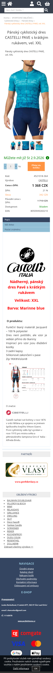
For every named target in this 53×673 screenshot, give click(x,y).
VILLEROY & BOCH (16, 503)
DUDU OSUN (13, 537)
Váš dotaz (9, 224)
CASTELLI (43, 180)
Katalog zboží (26, 572)
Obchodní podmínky (26, 578)
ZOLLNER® (12, 543)
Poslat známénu (12, 229)
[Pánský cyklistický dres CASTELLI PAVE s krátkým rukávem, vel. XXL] (26, 100)
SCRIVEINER (13, 528)
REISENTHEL (13, 540)
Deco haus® (13, 522)
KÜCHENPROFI (14, 534)
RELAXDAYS (13, 509)
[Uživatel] (33, 4)
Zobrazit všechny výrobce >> (18, 546)
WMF (9, 506)
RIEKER (10, 531)
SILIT (9, 519)
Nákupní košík (26, 575)
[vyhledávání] (41, 4)
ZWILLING (12, 515)
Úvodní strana (26, 568)
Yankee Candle (14, 525)
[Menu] (3, 4)
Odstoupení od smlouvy (26, 585)
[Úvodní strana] (11, 4)
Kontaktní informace (26, 582)
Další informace (21, 668)
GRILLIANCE (13, 512)
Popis (7, 219)
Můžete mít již (24, 157)
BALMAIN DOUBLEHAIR (19, 500)
